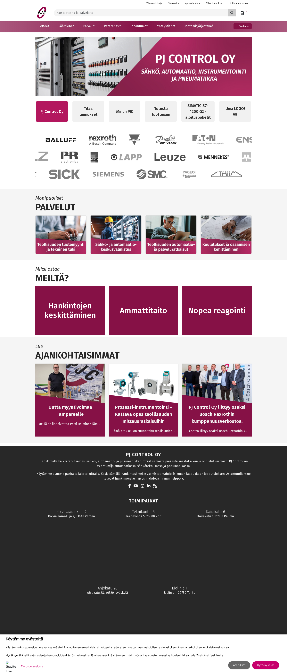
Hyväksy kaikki (265, 665)
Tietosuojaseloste (32, 666)
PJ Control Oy (51, 111)
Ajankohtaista (192, 3)
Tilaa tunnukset (214, 3)
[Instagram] (143, 486)
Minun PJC (124, 111)
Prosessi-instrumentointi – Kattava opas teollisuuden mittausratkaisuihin (143, 414)
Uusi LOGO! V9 (235, 111)
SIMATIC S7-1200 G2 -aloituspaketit (198, 111)
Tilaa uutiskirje (154, 3)
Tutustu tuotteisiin (161, 111)
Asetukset (239, 665)
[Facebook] (130, 486)
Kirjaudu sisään (240, 3)
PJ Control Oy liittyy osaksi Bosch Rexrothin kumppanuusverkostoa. (217, 414)
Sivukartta (173, 3)
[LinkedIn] (149, 486)
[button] (43, 26)
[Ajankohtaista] (156, 486)
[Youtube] (137, 486)
